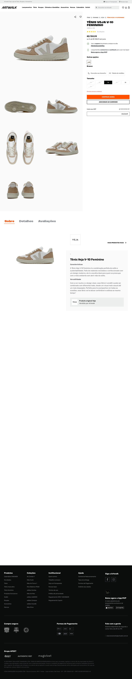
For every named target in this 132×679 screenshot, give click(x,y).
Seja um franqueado (111, 1)
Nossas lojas (124, 1)
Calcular (124, 113)
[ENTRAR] (126, 7)
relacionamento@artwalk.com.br (117, 636)
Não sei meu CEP (125, 109)
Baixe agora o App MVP (99, 52)
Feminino (95, 17)
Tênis (88, 17)
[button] (97, 46)
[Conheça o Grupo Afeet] (7, 656)
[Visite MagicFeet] (44, 656)
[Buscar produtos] (96, 7)
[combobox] (107, 7)
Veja (102, 17)
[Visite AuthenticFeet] (25, 656)
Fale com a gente (113, 624)
